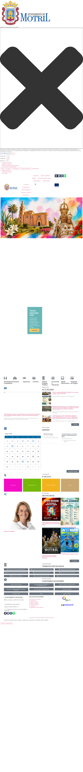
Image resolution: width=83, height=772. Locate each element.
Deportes (26, 382)
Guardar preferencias (26, 168)
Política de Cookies (6, 170)
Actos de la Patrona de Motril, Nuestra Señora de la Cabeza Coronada (49, 557)
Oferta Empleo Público (45, 383)
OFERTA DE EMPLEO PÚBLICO (44, 178)
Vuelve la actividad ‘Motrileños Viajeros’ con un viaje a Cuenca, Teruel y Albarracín (65, 393)
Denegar (8, 168)
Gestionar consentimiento (6, 623)
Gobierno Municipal (26, 189)
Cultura (16, 382)
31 (27, 441)
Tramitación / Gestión (25, 192)
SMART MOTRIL (46, 180)
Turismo (36, 382)
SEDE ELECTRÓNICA (45, 175)
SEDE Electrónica (65, 382)
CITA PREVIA (36, 175)
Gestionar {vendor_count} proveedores (10, 165)
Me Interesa (25, 195)
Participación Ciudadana (9, 382)
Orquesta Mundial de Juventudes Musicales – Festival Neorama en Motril (69, 435)
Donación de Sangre (48, 434)
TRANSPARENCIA (37, 180)
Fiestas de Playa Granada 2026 (68, 527)
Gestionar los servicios (7, 164)
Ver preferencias (15, 168)
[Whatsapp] (64, 175)
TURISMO (34, 178)
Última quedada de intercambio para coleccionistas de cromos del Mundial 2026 (51, 523)
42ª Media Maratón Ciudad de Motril (69, 554)
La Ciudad (26, 184)
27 (22, 461)
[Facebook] (59, 175)
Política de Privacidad (7, 171)
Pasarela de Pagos (74, 382)
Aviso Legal (4, 173)
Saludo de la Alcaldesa (9, 531)
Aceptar (2, 168)
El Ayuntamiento (25, 187)
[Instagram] (56, 175)
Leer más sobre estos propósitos (9, 166)
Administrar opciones (6, 162)
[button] (41, 88)
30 (22, 441)
